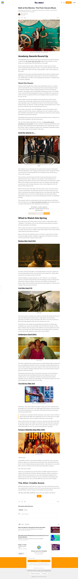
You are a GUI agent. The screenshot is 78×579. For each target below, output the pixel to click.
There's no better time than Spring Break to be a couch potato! (30, 529)
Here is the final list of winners (39, 202)
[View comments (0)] (22, 18)
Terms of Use (44, 563)
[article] (39, 529)
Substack (33, 576)
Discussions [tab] (27, 524)
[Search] (61, 2)
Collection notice (47, 570)
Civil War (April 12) (25, 288)
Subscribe (68, 2)
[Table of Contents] (1, 289)
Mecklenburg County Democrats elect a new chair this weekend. (30, 538)
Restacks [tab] (25, 509)
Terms (42, 570)
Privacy (39, 570)
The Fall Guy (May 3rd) (26, 383)
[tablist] (23, 510)
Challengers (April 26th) (27, 334)
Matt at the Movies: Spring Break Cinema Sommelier (31, 527)
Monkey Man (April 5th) (27, 241)
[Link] (17, 56)
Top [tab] (19, 524)
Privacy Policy (47, 564)
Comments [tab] (21, 509)
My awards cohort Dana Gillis (33, 61)
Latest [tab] (22, 524)
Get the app (44, 573)
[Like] (19, 18)
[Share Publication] (64, 2)
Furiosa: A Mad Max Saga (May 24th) (31, 430)
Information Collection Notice (39, 564)
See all (20, 553)
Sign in (74, 2)
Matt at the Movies (24, 13)
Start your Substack (36, 573)
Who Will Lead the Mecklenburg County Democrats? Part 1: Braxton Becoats (33, 536)
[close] (50, 546)
